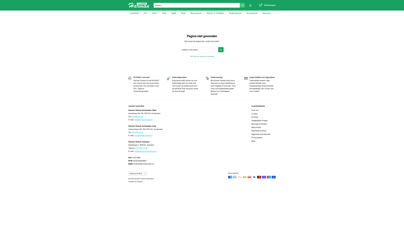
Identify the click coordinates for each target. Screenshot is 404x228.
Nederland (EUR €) (136, 173)
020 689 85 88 (137, 116)
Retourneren (256, 127)
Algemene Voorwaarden (260, 134)
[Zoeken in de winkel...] (221, 49)
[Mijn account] (250, 5)
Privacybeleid (256, 137)
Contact (254, 114)
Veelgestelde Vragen (259, 120)
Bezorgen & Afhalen (259, 124)
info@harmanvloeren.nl (143, 120)
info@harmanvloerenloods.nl (145, 151)
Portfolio (254, 117)
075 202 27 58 (142, 148)
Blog (253, 141)
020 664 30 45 (137, 132)
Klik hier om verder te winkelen (202, 56)
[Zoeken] (242, 5)
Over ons (254, 110)
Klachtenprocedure (258, 131)
